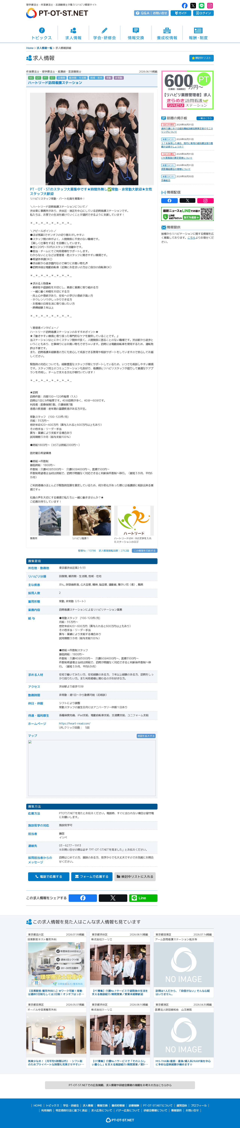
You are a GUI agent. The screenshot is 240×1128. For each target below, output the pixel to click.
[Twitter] (113, 898)
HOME (38, 1105)
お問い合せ (160, 13)
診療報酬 (134, 1105)
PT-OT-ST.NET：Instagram (210, 5)
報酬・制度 (198, 33)
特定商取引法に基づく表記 (71, 1110)
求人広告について (101, 1110)
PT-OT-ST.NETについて (157, 1105)
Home (30, 48)
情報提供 (176, 1110)
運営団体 (181, 1105)
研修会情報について (155, 1110)
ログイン (203, 13)
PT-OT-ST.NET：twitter (193, 5)
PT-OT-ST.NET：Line (201, 5)
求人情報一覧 (44, 48)
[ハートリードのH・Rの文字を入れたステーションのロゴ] (134, 508)
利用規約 (46, 1110)
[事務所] (49, 508)
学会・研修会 (104, 33)
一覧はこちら (205, 118)
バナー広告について (128, 1110)
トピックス (42, 33)
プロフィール (199, 1105)
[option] (187, 90)
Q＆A (145, 13)
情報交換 (135, 33)
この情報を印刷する (145, 550)
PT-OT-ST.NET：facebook (185, 5)
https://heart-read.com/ (74, 723)
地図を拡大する (146, 736)
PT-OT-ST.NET (57, 13)
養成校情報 (167, 33)
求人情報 (73, 33)
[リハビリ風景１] (91, 508)
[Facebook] (83, 898)
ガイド (181, 13)
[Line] (143, 898)
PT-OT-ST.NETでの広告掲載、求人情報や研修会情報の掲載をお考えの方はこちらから (120, 1085)
